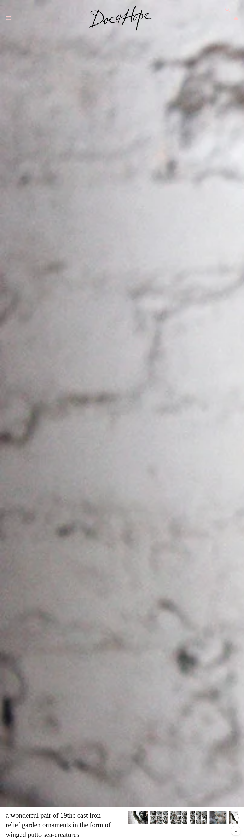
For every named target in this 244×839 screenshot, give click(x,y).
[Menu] (8, 19)
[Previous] (128, 818)
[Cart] (236, 18)
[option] (138, 818)
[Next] (238, 818)
